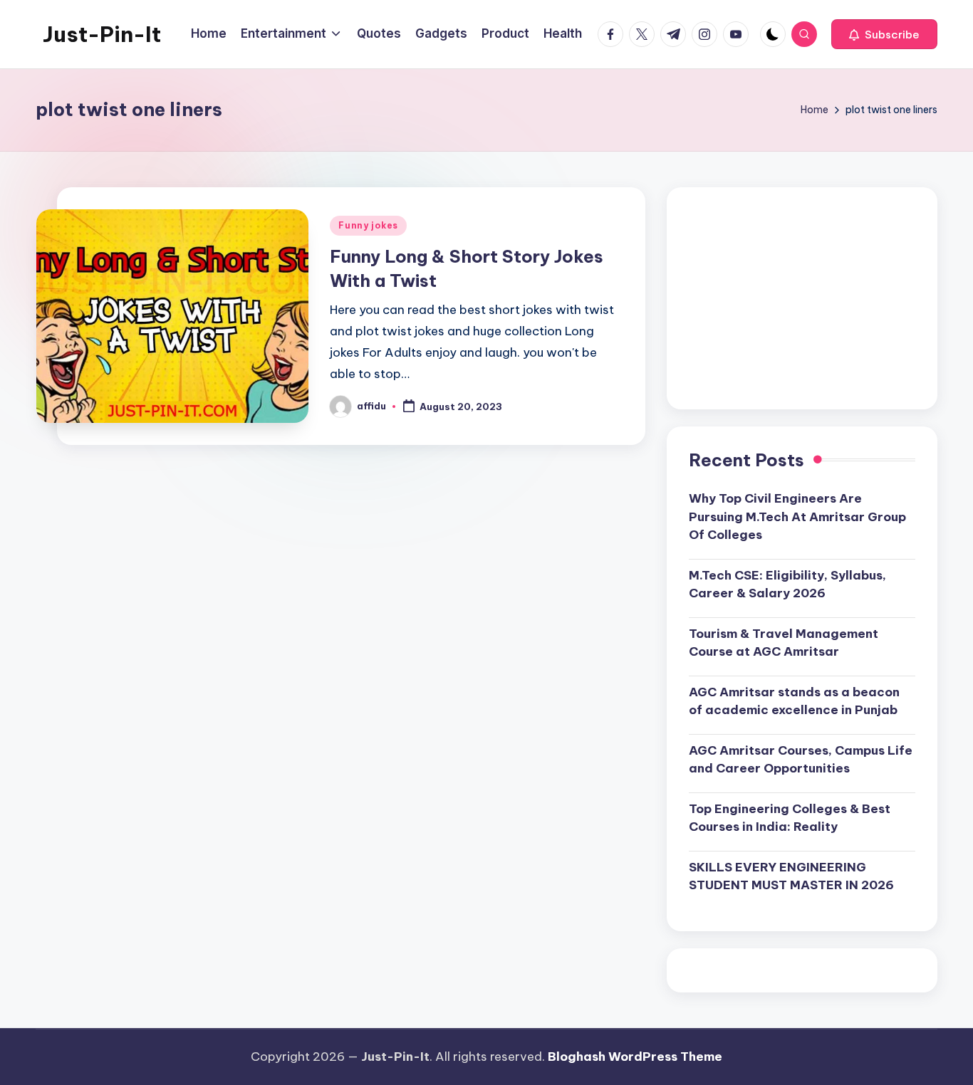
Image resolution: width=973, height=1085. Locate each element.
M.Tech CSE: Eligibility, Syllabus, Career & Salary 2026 (787, 584)
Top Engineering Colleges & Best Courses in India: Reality (789, 818)
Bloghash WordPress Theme (635, 1056)
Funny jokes (368, 225)
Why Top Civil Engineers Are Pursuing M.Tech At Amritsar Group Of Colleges (797, 516)
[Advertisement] (802, 298)
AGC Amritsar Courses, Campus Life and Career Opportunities (800, 760)
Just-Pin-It (102, 34)
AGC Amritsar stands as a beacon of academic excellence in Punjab (794, 701)
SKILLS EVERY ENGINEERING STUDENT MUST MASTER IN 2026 (791, 876)
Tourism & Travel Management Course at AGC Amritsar (783, 643)
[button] (884, 34)
